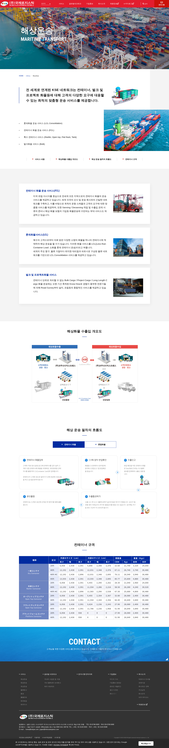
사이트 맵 (57, 737)
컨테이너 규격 (131, 159)
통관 (22, 694)
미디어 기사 (114, 679)
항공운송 (24, 683)
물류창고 (24, 690)
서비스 (61, 4)
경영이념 (142, 683)
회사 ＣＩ (113, 694)
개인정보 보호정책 (25, 737)
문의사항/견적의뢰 (85, 674)
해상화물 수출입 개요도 (68, 159)
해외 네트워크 (49, 686)
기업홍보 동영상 (115, 683)
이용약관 (37, 737)
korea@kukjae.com (32, 729)
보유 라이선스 (144, 697)
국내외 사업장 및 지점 (52, 679)
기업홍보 (89, 4)
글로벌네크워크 (75, 4)
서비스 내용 (40, 159)
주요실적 (142, 690)
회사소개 (101, 4)
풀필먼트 (24, 697)
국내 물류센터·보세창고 (52, 683)
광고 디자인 (114, 690)
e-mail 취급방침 (47, 737)
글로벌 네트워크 (50, 674)
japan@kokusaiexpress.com (49, 729)
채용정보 (113, 4)
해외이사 (24, 704)
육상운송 (24, 686)
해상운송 (24, 679)
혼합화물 (102, 444)
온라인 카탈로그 (115, 686)
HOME (21, 76)
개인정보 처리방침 (60, 745)
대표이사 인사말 (144, 679)
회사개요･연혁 (144, 686)
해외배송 (24, 701)
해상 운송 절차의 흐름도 (101, 159)
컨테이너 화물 (70, 444)
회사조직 (142, 694)
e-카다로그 (128, 4)
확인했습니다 (146, 743)
